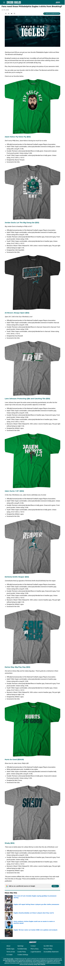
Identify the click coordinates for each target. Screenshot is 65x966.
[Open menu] (4, 2)
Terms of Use (10, 952)
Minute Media (10, 958)
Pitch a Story (35, 949)
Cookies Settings (22, 954)
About (8, 946)
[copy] (14, 13)
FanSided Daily (22, 949)
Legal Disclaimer (36, 952)
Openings (20, 946)
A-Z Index (9, 954)
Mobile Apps (10, 949)
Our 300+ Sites (48, 946)
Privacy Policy (48, 949)
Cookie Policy (21, 952)
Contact (33, 946)
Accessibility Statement (51, 952)
